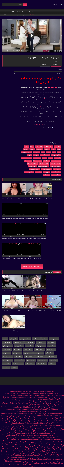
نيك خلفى (51, 363)
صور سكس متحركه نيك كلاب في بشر (15, 438)
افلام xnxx (35, 152)
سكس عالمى (16, 353)
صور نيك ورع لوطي (35, 404)
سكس (43, 157)
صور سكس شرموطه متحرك (30, 402)
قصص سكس (29, 363)
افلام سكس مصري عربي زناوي (39, 430)
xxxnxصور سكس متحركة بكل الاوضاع (53, 404)
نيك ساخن (46, 174)
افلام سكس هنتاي (24, 338)
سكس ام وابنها (36, 160)
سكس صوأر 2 (26, 452)
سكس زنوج (17, 349)
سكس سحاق (27, 349)
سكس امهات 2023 (55, 163)
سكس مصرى (30, 360)
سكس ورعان (31, 458)
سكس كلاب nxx (43, 432)
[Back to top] (59, 462)
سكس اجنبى (53, 338)
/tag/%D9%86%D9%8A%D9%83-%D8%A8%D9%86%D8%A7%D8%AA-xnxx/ (38, 434)
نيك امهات (38, 172)
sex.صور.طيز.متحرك (52, 458)
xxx (53, 152)
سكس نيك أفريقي (31, 454)
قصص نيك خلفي (54, 430)
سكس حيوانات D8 (15, 452)
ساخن (49, 157)
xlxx (26, 146)
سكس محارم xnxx (46, 169)
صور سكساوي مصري (12, 430)
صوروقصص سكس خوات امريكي (22, 420)
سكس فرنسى (38, 353)
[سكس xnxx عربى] (56, 5)
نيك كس (5, 367)
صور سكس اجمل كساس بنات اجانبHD (52, 448)
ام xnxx (35, 155)
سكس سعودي (38, 349)
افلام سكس (31, 14)
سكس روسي (6, 349)
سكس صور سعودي (30, 446)
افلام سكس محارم (55, 155)
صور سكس (6, 363)
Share (44, 64)
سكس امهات (20, 11)
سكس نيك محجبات (39, 124)
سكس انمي (51, 342)
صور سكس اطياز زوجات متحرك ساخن (48, 446)
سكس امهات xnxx (43, 163)
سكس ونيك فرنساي (15, 416)
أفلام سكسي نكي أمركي (7, 418)
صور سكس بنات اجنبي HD (51, 422)
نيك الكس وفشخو (24, 430)
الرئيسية (6, 11)
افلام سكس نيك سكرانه (18, 454)
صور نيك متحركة (17, 363)
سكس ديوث (51, 346)
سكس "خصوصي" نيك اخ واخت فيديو (28, 450)
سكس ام (46, 160)
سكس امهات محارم (42, 166)
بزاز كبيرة (35, 338)
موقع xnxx (46, 172)
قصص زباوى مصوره (14, 432)
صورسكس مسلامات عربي (22, 442)
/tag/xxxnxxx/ (40, 458)
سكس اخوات (6, 342)
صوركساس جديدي (58, 444)
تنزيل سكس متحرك (21, 418)
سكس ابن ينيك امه (26, 157)
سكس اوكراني (6, 346)
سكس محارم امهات (33, 169)
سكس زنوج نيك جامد (38, 420)
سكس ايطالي (18, 346)
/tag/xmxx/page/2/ (43, 454)
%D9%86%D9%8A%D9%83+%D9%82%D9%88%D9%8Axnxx (29, 456)
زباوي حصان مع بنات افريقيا (24, 464)
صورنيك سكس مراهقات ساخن (11, 402)
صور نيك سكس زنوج (45, 450)
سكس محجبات (6, 360)
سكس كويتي (18, 356)
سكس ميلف (53, 360)
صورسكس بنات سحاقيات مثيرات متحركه (51, 402)
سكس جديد (30, 11)
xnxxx (25, 149)
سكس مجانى (39, 356)
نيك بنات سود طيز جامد (50, 442)
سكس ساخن (32, 166)
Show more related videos (32, 266)
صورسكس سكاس (38, 422)
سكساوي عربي (6, 446)
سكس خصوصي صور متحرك (42, 406)
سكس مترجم (28, 356)
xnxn (58, 149)
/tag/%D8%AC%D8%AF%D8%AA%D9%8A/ (15, 404)
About (55, 64)
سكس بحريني (33, 444)
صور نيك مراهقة (8, 442)
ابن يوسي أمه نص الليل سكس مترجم (22, 426)
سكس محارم (39, 146)
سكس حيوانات (39, 346)
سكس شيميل (50, 349)
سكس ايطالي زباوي (36, 442)
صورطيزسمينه (6, 426)
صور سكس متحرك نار (29, 416)
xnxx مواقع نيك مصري (21, 444)
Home (37, 14)
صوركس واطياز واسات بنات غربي (41, 452)
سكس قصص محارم (17, 446)
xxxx (48, 152)
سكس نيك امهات (56, 172)
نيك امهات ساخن (28, 172)
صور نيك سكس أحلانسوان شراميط (54, 428)
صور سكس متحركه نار (44, 444)
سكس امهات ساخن (52, 87)
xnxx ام (42, 106)
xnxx (12, 11)
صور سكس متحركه (36, 462)
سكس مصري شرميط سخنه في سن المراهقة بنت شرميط (20, 400)
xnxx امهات (39, 149)
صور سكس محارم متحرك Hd (29, 432)
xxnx (58, 152)
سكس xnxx (36, 157)
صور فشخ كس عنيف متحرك (54, 420)
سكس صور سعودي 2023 (32, 448)
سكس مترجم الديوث (10, 450)
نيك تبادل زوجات (41, 363)
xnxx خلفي (10, 448)
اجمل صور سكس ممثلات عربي (13, 422)
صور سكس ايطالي (16, 428)
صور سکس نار (19, 448)
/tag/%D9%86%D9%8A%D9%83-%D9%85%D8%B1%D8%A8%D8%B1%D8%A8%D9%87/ (34, 440)
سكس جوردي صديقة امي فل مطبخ (33, 428)
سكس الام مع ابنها (55, 160)
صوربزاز (52, 456)
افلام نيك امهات (44, 155)
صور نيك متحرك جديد (57, 406)
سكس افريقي (17, 342)
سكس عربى (27, 353)
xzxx (42, 152)
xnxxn (31, 149)
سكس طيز (5, 353)
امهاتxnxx (57, 157)
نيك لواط (14, 367)
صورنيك (7, 456)
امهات (29, 155)
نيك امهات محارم (56, 174)
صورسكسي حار (6, 420)
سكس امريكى (29, 342)
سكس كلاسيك (6, 356)
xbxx (31, 146)
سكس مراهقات (19, 360)
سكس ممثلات (41, 360)
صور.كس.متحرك (53, 398)
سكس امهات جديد (31, 163)
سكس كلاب (49, 353)
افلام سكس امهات (25, 152)
